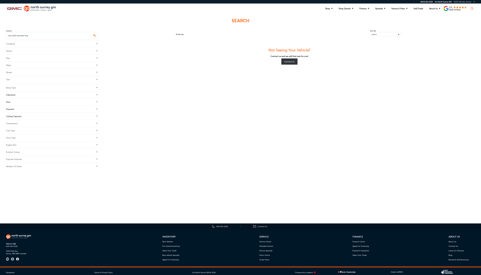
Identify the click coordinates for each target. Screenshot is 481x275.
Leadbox (309, 272)
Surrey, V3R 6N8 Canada (16, 253)
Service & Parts (398, 8)
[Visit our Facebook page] (16, 259)
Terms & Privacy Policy (103, 272)
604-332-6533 (12, 246)
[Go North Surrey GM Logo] (41, 8)
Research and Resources (459, 260)
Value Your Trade (169, 251)
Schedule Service (266, 246)
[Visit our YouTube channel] (7, 259)
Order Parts (264, 260)
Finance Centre (358, 241)
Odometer (11, 95)
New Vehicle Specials (170, 255)
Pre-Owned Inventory (171, 246)
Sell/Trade (418, 8)
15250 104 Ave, (12, 251)
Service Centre (265, 241)
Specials (379, 8)
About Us (433, 8)
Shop (327, 8)
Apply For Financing (170, 260)
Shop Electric (345, 8)
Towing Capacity (14, 116)
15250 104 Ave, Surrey (462, 2)
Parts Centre (264, 255)
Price (8, 102)
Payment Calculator (360, 251)
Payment (10, 109)
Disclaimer (10, 272)
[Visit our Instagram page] (11, 259)
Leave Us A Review (456, 251)
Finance (363, 8)
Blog (450, 255)
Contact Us (289, 61)
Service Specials (265, 251)
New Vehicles (167, 241)
